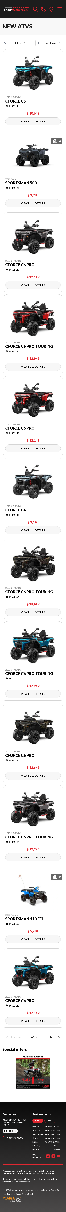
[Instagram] (53, 1156)
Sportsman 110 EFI (24, 919)
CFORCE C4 (15, 510)
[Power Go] (31, 1199)
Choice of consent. (23, 1182)
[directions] (51, 9)
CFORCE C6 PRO (20, 264)
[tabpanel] (46, 1138)
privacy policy (50, 1179)
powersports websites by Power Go (44, 1190)
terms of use (8, 1182)
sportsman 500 (21, 183)
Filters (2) (20, 42)
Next (52, 1037)
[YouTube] (58, 1156)
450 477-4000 (15, 1137)
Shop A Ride (21, 1194)
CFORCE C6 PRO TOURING (29, 346)
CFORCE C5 (15, 101)
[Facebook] (48, 1156)
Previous (16, 1037)
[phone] (43, 9)
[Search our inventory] (36, 9)
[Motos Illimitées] (16, 9)
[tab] (37, 1121)
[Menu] (59, 9)
